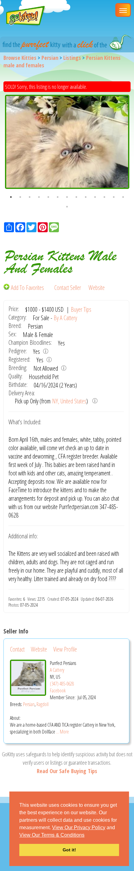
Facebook (58, 690)
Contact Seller (67, 287)
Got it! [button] (69, 849)
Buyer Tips (81, 309)
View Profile (65, 649)
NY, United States (69, 401)
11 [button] (104, 197)
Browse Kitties (19, 57)
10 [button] (95, 197)
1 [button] (11, 197)
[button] (87, 835)
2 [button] (20, 197)
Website (97, 287)
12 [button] (114, 197)
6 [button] (58, 197)
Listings (72, 57)
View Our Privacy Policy (78, 827)
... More (62, 731)
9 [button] (86, 197)
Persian (49, 57)
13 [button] (123, 197)
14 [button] (67, 207)
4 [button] (39, 197)
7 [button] (67, 197)
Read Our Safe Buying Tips (67, 771)
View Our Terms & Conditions (51, 835)
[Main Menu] (123, 10)
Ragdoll (42, 704)
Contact (17, 649)
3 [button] (29, 197)
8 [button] (76, 197)
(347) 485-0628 (62, 683)
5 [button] (48, 197)
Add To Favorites (27, 287)
